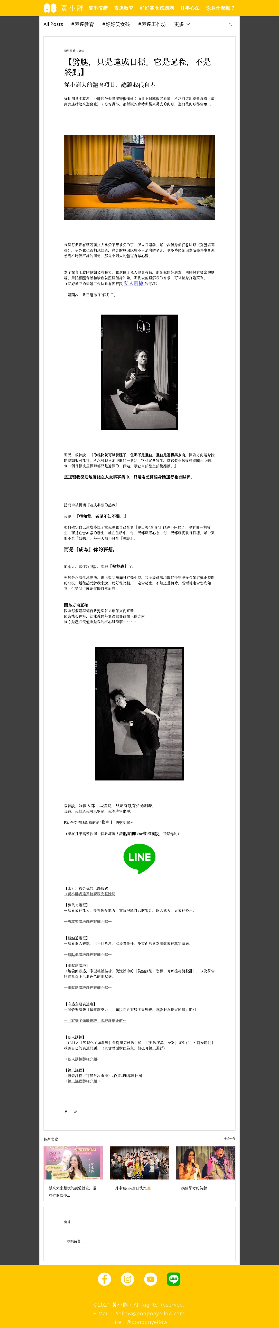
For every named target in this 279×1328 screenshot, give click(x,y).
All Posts (53, 24)
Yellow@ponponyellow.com (150, 1313)
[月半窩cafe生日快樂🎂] (139, 1162)
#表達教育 (82, 24)
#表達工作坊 (152, 24)
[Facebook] (104, 1279)
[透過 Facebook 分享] (66, 1111)
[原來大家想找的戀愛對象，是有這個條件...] (73, 1162)
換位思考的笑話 (194, 1188)
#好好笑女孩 (116, 24)
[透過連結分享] (76, 1111)
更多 (179, 24)
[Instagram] (127, 1279)
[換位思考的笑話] (205, 1162)
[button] (230, 24)
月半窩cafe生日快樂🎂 (133, 1188)
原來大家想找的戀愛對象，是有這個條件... (72, 1191)
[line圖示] (173, 1279)
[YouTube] (150, 1279)
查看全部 (229, 1138)
